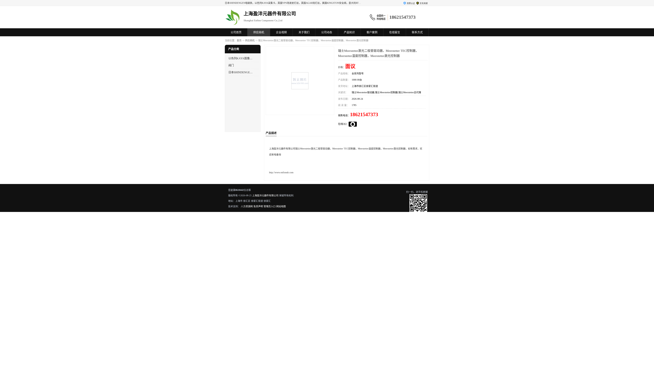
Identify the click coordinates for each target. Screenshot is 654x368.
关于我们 (304, 32)
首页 (239, 40)
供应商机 (258, 32)
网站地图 (281, 206)
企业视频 (281, 32)
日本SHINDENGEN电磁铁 (240, 72)
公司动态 (326, 32)
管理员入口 (270, 206)
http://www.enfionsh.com (281, 172)
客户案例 (372, 32)
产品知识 (349, 32)
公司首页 (236, 32)
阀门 (231, 65)
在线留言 (394, 32)
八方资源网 (247, 206)
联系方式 (417, 32)
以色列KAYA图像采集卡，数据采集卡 (240, 58)
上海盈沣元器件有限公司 (265, 195)
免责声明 (258, 206)
